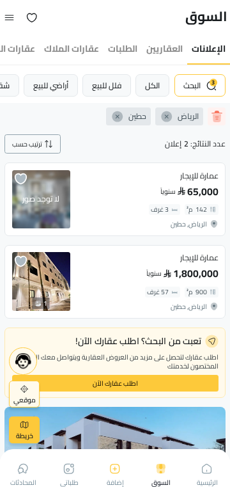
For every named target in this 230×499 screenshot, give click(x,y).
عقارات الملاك (71, 48)
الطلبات (122, 48)
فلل (106, 85)
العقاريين (164, 48)
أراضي (50, 85)
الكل (152, 85)
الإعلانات (209, 48)
